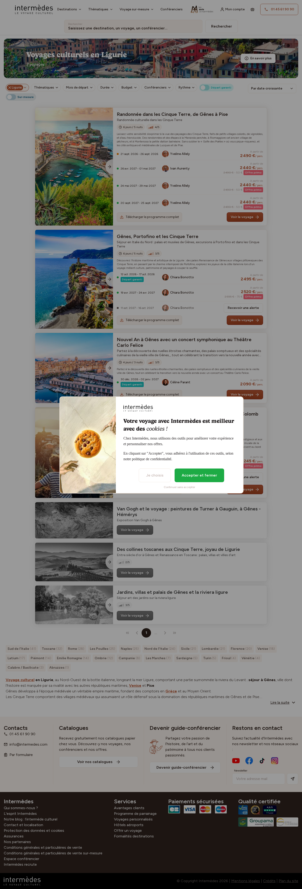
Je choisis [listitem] (155, 475)
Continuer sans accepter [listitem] (179, 487)
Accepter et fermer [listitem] (199, 475)
